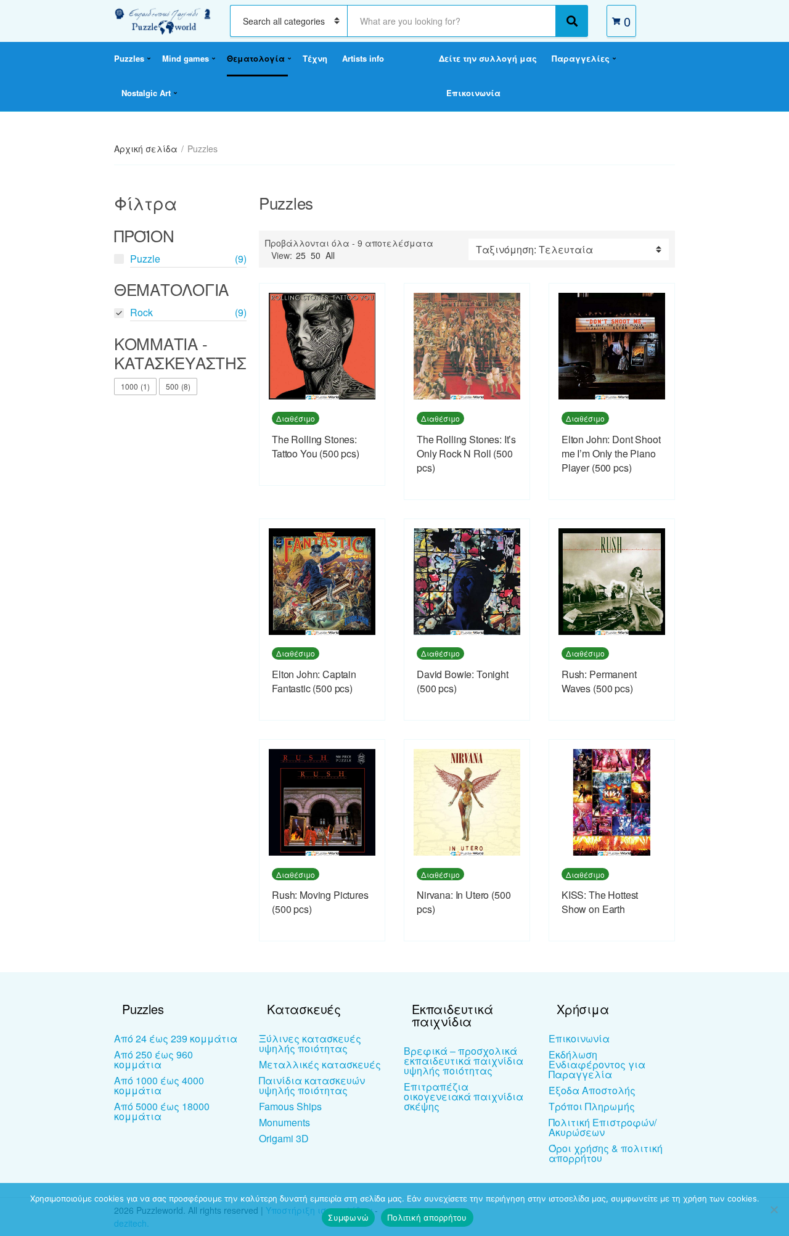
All (330, 255)
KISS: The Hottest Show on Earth (600, 902)
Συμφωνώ (348, 1217)
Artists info (363, 58)
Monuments (284, 1122)
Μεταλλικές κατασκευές (320, 1064)
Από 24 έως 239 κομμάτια (175, 1038)
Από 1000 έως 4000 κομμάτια (159, 1085)
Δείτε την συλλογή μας (488, 58)
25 (301, 255)
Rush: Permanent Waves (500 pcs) (599, 681)
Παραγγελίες (581, 58)
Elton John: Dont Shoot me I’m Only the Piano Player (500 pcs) (611, 453)
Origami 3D (284, 1138)
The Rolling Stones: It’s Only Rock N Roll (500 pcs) (466, 453)
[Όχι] (773, 1209)
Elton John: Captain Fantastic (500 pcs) (314, 681)
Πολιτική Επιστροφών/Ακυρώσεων (602, 1127)
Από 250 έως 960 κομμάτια (153, 1059)
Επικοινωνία (473, 93)
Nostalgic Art (146, 93)
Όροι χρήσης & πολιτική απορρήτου (606, 1153)
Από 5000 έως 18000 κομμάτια (162, 1111)
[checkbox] (135, 386)
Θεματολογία (256, 58)
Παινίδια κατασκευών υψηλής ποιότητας (312, 1085)
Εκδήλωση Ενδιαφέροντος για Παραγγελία (597, 1064)
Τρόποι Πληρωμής (592, 1106)
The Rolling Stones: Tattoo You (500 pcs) (315, 446)
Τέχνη (315, 58)
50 (316, 255)
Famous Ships (290, 1106)
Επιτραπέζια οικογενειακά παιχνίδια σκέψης (463, 1096)
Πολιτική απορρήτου (427, 1217)
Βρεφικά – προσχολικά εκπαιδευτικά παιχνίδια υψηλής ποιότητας (463, 1061)
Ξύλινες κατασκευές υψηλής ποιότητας (310, 1043)
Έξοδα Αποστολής (592, 1090)
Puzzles (129, 58)
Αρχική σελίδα (146, 148)
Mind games (185, 58)
